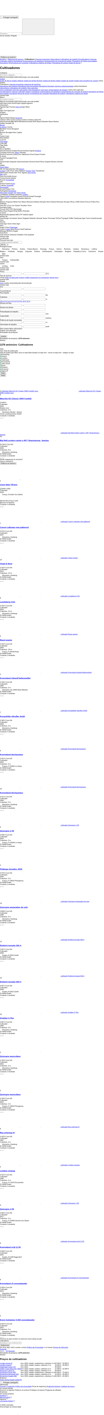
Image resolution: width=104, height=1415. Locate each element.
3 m (8, 301)
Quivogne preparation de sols (14, 907)
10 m (24, 301)
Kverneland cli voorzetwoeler (13, 1283)
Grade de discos (74, 63)
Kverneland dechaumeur (11, 754)
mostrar (3, 336)
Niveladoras (18, 61)
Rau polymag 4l (7, 1133)
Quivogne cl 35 (7, 831)
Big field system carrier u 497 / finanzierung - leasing (24, 440)
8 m (21, 301)
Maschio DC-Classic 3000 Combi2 (15, 399)
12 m (28, 301)
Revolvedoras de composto (18, 63)
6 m (18, 301)
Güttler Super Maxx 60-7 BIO (10, 1369)
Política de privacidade (23, 1386)
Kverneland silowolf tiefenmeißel (15, 678)
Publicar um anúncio (8, 463)
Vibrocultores (55, 59)
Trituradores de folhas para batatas (84, 61)
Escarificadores (83, 59)
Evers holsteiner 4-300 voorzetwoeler (17, 1320)
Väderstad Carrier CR (8, 1367)
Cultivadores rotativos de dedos (40, 63)
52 (7, 1351)
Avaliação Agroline (53, 1386)
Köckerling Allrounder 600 (9, 1374)
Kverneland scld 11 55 (10, 1247)
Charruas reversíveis (42, 59)
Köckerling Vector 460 (8, 1372)
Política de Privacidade (35, 1347)
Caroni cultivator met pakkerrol (14, 527)
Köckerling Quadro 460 (8, 1376)
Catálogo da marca (68, 1386)
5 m (15, 301)
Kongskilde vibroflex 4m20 (12, 716)
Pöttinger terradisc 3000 (11, 869)
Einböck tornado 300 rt (10, 945)
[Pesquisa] (38, 27)
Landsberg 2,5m (7, 602)
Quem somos (5, 1380)
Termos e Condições (7, 1386)
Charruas (93, 59)
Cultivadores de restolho (69, 59)
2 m (5, 301)
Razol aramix (6, 640)
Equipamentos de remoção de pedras (58, 61)
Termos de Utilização (60, 1347)
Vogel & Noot (6, 564)
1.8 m (2, 301)
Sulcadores (4, 63)
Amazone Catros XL (7, 1370)
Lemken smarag (7, 1171)
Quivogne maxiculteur (10, 1056)
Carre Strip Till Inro (8, 485)
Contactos (18, 1380)
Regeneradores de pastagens (33, 61)
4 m (11, 301)
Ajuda (12, 1380)
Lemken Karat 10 (6, 1363)
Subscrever (5, 1345)
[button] (52, 46)
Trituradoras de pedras (60, 63)
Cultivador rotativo (6, 61)
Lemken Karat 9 (5, 1365)
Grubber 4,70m (7, 1018)
